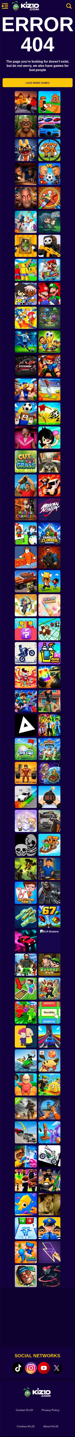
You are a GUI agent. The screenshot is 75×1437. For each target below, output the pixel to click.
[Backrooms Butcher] (49, 1204)
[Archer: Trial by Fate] (26, 605)
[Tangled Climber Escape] (49, 533)
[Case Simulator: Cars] (49, 126)
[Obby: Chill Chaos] (26, 1180)
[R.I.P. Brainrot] (49, 941)
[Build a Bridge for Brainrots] (49, 102)
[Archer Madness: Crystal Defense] (49, 749)
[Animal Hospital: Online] (26, 150)
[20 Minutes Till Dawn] (49, 1276)
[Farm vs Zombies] (49, 318)
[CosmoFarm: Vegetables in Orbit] (49, 773)
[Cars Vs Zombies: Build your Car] (26, 581)
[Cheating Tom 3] (26, 893)
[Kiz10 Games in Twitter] (57, 1368)
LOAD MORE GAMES (38, 83)
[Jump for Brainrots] (26, 270)
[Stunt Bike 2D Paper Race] (26, 653)
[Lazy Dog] (49, 1060)
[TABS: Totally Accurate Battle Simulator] (26, 222)
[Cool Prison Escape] (26, 557)
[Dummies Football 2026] (49, 342)
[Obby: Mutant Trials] (49, 725)
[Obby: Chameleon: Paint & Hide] (49, 198)
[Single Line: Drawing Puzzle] (49, 1252)
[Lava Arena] (26, 102)
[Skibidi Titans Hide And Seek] (26, 965)
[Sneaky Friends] (26, 1252)
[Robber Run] (49, 965)
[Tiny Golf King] (26, 749)
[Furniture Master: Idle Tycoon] (26, 390)
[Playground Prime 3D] (49, 485)
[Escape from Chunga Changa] (26, 126)
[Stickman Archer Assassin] (26, 366)
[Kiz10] (32, 6)
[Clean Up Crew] (49, 653)
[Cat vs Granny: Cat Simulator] (26, 1084)
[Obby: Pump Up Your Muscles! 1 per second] (26, 773)
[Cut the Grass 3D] (26, 461)
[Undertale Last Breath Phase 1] (26, 845)
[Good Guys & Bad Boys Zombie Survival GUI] (49, 893)
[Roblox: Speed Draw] (26, 533)
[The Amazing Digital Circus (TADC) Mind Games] (26, 677)
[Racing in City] (49, 461)
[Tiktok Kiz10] (18, 1368)
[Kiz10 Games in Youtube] (44, 1368)
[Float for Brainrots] (49, 845)
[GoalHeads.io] (49, 174)
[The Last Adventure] (49, 222)
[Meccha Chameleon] (26, 509)
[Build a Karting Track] (49, 1036)
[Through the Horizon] (26, 917)
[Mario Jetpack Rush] (49, 270)
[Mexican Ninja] (49, 509)
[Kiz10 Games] (38, 1392)
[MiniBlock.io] (49, 1084)
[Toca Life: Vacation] (49, 437)
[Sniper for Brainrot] (49, 150)
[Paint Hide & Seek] (26, 246)
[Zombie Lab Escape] (49, 557)
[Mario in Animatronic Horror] (49, 294)
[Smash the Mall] (26, 1276)
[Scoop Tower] (49, 605)
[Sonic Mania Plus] (26, 318)
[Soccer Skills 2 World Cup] (49, 413)
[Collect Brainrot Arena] (49, 581)
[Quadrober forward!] (49, 701)
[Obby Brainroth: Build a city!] (49, 989)
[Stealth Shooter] (49, 1180)
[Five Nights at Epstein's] (26, 198)
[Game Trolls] (26, 701)
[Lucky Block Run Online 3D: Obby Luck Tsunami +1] (26, 629)
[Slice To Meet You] (49, 390)
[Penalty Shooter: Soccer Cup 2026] (26, 342)
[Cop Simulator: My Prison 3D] (49, 1228)
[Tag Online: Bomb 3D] (49, 797)
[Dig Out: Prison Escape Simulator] (49, 1108)
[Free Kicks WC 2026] (26, 413)
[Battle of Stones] (26, 485)
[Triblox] (26, 725)
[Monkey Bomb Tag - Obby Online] (49, 629)
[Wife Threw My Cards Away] (49, 677)
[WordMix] (49, 1012)
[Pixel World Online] (49, 246)
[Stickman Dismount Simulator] (49, 1156)
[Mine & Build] (49, 366)
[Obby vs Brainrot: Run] (26, 1228)
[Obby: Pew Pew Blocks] (49, 1132)
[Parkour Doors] (26, 989)
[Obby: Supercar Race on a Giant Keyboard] (26, 797)
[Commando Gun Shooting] (26, 1108)
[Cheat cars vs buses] (26, 1132)
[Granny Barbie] (26, 437)
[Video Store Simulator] (49, 869)
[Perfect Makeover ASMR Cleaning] (26, 1156)
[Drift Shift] (26, 941)
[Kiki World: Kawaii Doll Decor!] (26, 821)
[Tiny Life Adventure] (26, 1036)
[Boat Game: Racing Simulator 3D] (26, 1060)
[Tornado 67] (49, 917)
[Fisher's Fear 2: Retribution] (26, 174)
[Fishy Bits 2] (26, 1204)
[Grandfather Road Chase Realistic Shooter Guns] (49, 821)
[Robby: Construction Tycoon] (26, 1012)
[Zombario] (26, 869)
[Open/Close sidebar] (5, 6)
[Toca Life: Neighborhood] (26, 294)
